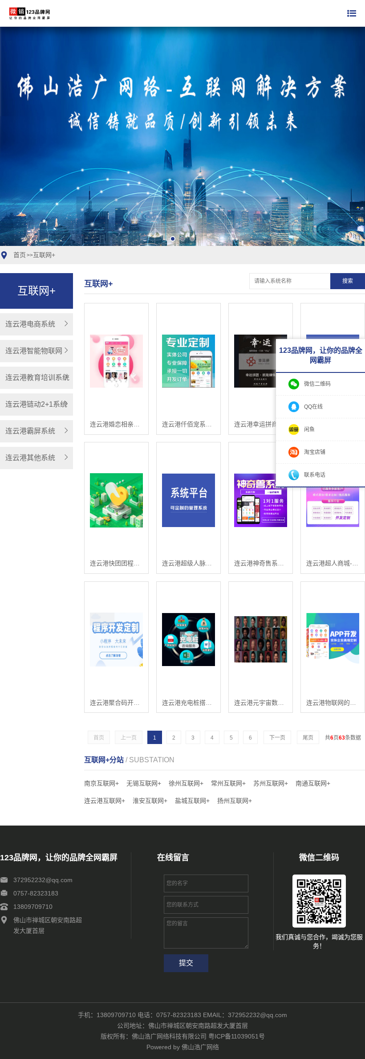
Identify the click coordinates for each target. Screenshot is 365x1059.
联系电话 (314, 475)
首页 (19, 254)
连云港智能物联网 (33, 351)
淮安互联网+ (150, 800)
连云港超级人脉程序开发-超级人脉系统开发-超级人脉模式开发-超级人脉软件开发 (188, 563)
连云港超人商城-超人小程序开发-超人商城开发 (332, 563)
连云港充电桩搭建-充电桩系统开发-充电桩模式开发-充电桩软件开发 (188, 702)
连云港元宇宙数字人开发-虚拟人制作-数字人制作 (260, 702)
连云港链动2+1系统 (36, 404)
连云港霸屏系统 (30, 431)
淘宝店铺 (314, 452)
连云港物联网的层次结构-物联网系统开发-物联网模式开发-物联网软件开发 (332, 702)
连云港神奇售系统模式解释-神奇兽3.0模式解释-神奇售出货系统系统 (260, 563)
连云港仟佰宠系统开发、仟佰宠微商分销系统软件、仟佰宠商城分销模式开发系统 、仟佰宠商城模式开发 (188, 424)
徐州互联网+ (186, 783)
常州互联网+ (228, 783)
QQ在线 (313, 407)
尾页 (308, 738)
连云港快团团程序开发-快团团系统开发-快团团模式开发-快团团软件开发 (116, 563)
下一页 (277, 738)
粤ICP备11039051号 (236, 1036)
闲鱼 (309, 429)
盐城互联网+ (192, 800)
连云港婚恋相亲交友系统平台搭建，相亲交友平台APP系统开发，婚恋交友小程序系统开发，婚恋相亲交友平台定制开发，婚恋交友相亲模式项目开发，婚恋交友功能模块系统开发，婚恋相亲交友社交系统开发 (116, 424)
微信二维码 (317, 384)
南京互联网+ (101, 783)
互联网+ (44, 254)
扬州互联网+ (234, 800)
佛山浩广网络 (200, 1047)
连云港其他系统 (30, 458)
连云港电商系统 (30, 324)
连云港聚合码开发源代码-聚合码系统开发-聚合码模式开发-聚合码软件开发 (116, 702)
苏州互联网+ (270, 783)
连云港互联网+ (104, 800)
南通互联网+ (313, 783)
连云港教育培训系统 (37, 377)
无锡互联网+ (143, 783)
